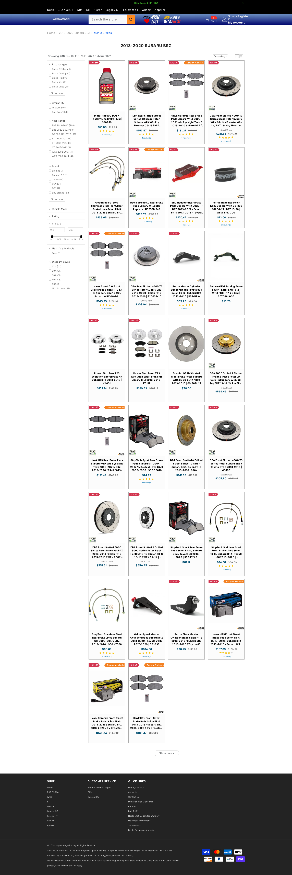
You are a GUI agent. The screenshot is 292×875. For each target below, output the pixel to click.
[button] (237, 56)
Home (51, 33)
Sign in (231, 17)
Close (243, 3)
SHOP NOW (152, 3)
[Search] (112, 19)
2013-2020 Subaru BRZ (74, 33)
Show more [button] (57, 93)
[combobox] (108, 19)
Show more (166, 753)
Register (243, 16)
